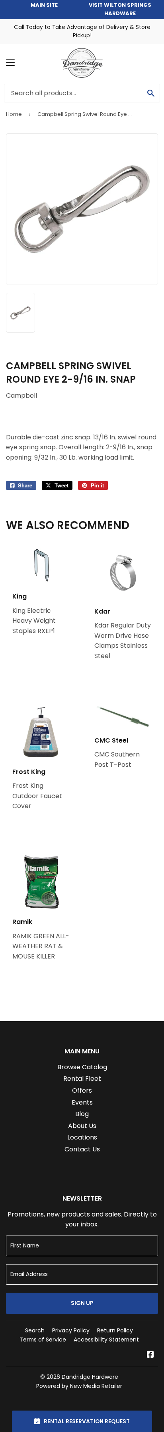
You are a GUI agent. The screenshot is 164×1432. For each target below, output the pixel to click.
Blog (82, 1113)
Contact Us (82, 1149)
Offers (82, 1090)
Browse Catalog (82, 1067)
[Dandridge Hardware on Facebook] (150, 1355)
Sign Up (82, 1303)
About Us (82, 1125)
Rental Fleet (82, 1078)
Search (35, 1330)
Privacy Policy (71, 1330)
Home (14, 114)
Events (82, 1102)
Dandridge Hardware (90, 1377)
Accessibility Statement (106, 1339)
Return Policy (115, 1330)
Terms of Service (43, 1339)
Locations (82, 1137)
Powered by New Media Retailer (79, 1386)
